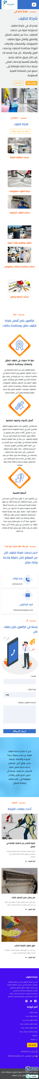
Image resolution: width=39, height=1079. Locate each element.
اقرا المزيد (31, 861)
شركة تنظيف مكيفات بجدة (29, 1024)
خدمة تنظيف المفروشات (19, 191)
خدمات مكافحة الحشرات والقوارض (19, 266)
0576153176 (17, 584)
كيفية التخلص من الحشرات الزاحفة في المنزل (20, 845)
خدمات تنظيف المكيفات (19, 212)
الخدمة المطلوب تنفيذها (26, 703)
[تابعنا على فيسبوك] (35, 1001)
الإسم (33, 676)
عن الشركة (34, 1039)
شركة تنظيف (33, 1012)
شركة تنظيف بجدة (32, 1016)
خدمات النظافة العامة (19, 157)
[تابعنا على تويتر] (31, 1001)
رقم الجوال (31, 689)
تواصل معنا (31, 83)
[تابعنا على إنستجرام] (26, 1001)
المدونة (35, 1035)
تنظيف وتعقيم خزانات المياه (20, 243)
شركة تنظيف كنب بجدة (30, 1020)
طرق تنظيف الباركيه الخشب (24, 946)
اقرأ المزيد (18, 83)
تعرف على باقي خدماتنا (20, 131)
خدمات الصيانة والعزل (19, 297)
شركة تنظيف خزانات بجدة (29, 1028)
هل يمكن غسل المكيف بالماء (23, 897)
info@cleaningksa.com (23, 610)
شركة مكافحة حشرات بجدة (29, 1032)
